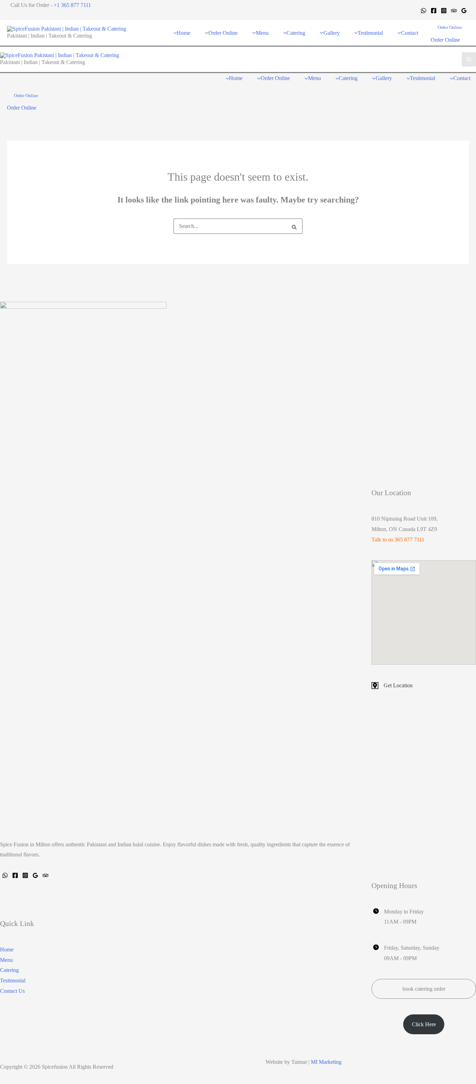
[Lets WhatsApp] (5, 875)
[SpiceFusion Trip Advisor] (45, 875)
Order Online (445, 40)
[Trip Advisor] (454, 11)
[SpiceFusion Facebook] (15, 875)
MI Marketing (326, 1062)
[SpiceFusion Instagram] (25, 875)
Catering (9, 970)
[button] (450, 27)
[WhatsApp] (424, 11)
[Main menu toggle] (469, 59)
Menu (6, 960)
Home (7, 949)
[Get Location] (392, 685)
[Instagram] (444, 11)
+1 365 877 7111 (72, 5)
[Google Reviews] (464, 11)
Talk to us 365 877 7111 (397, 540)
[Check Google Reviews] (35, 875)
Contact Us (12, 991)
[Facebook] (434, 11)
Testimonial (12, 980)
